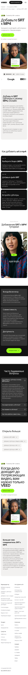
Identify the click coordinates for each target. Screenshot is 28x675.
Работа (16, 625)
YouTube (17, 647)
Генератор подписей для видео (6, 603)
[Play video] (14, 255)
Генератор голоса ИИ (20, 597)
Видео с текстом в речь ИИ (19, 612)
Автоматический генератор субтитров (6, 599)
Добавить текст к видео (7, 596)
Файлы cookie (18, 633)
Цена (2, 625)
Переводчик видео (6, 615)
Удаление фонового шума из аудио (20, 603)
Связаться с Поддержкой (18, 636)
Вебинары (3, 640)
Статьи (3, 637)
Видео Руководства (6, 642)
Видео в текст (4, 613)
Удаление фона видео (20, 615)
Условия (17, 630)
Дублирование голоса (20, 618)
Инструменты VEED (12, 7)
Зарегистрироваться (15, 2)
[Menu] (25, 2)
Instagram (17, 655)
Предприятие (4, 627)
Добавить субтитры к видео (8, 9)
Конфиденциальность (20, 627)
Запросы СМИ (18, 640)
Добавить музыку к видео (5, 588)
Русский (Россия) (5, 670)
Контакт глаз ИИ (19, 600)
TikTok (16, 658)
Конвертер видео (5, 610)
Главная (3, 7)
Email (16, 661)
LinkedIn (17, 649)
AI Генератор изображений (18, 590)
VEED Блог (3, 634)
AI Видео (17, 594)
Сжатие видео (4, 607)
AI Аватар (17, 587)
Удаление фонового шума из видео (20, 607)
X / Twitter (17, 652)
